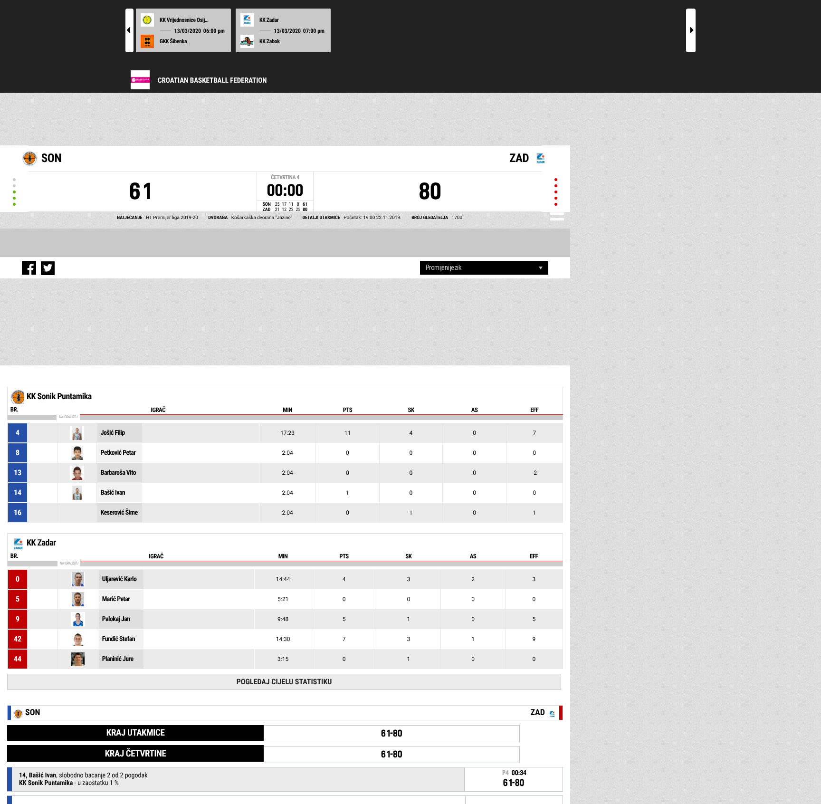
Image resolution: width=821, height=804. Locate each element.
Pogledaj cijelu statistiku (284, 681)
